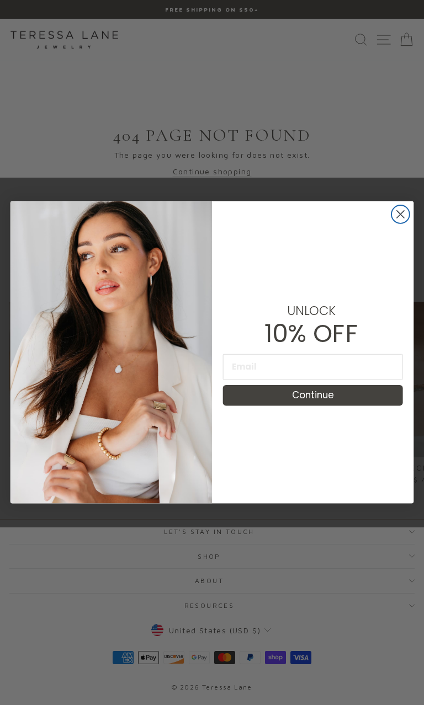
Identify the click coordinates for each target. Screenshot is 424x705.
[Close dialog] (400, 214)
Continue (313, 395)
